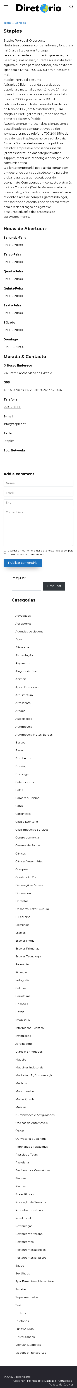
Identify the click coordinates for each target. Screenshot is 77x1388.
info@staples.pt (15, 424)
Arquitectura (24, 695)
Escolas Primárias (27, 948)
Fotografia (22, 980)
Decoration (23, 893)
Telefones (22, 1321)
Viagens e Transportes (30, 1352)
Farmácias (22, 964)
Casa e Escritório (26, 821)
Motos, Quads (24, 1099)
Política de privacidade (41, 1380)
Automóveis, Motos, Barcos (33, 734)
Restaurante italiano (29, 1234)
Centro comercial (27, 837)
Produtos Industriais (29, 1210)
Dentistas (21, 901)
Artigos (20, 711)
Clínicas (20, 853)
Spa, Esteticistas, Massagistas (34, 1281)
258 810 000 (12, 407)
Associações (23, 718)
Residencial (23, 1218)
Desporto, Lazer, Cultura (32, 909)
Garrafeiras (22, 996)
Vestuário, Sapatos (28, 1344)
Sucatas (20, 1289)
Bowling (21, 766)
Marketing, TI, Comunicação (34, 1075)
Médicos (21, 1083)
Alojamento (23, 663)
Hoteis (19, 1012)
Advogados (23, 615)
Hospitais (21, 1004)
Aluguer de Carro (27, 671)
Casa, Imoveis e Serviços (31, 829)
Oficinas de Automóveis (31, 1123)
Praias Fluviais (24, 1194)
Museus (20, 1107)
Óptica (20, 1130)
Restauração (24, 1226)
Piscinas (20, 1178)
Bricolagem (23, 774)
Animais (20, 679)
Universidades (25, 1337)
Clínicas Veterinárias (29, 861)
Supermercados (26, 1297)
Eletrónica (22, 924)
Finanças (21, 972)
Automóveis (23, 726)
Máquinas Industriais (29, 1067)
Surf (18, 1305)
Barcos (20, 742)
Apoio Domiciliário (27, 687)
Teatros (20, 1313)
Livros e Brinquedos (28, 1051)
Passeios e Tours (26, 1154)
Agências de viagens (29, 631)
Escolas (20, 932)
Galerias (20, 988)
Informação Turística (29, 1028)
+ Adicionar (17, 1380)
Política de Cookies (61, 1384)
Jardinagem (23, 1043)
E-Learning (22, 917)
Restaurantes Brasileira (31, 1257)
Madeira (21, 1059)
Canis (19, 806)
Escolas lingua (24, 940)
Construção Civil (26, 877)
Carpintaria (23, 813)
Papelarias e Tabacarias (31, 1146)
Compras (21, 869)
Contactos (65, 1380)
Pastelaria (22, 1162)
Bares (19, 750)
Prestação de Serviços (30, 1202)
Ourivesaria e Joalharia (30, 1138)
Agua (19, 639)
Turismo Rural (24, 1329)
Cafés (19, 790)
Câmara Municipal (27, 798)
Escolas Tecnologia (28, 956)
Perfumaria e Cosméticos (32, 1170)
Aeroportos (23, 623)
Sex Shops (22, 1273)
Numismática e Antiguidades (34, 1115)
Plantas (20, 1186)
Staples (9, 441)
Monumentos (24, 1091)
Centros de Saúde (27, 845)
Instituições (23, 1035)
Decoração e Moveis (29, 885)
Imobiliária (22, 1020)
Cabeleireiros (24, 782)
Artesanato (23, 703)
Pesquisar (19, 578)
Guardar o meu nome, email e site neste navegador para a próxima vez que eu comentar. (40, 552)
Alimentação (24, 655)
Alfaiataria (22, 647)
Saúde (19, 1265)
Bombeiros (23, 758)
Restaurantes (24, 1242)
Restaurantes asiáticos (30, 1249)
